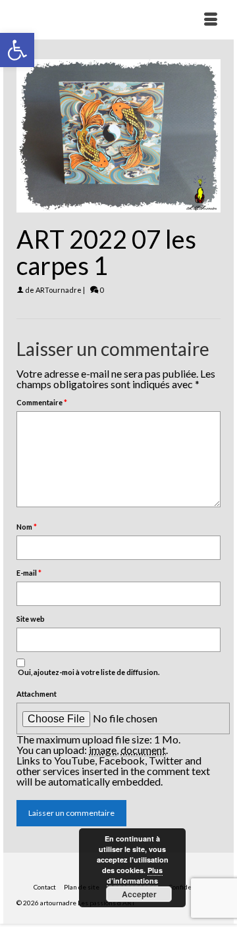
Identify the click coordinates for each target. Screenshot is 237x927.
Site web (30, 618)
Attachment (36, 693)
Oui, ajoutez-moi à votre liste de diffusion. (87, 672)
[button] (17, 50)
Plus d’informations (135, 875)
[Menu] (210, 19)
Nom (26, 526)
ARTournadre (59, 290)
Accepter (139, 894)
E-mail (28, 572)
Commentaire (41, 402)
